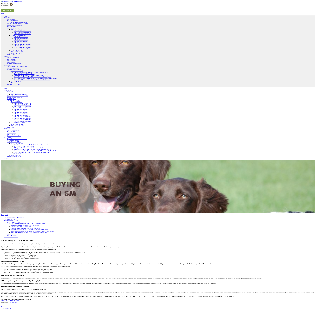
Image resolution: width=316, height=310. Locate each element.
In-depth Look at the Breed (14, 136)
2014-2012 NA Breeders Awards (22, 116)
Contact (6, 158)
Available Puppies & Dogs (14, 142)
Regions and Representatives (14, 97)
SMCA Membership (12, 93)
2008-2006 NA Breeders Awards (22, 119)
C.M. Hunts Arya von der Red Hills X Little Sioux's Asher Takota (31, 145)
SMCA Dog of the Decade (17, 125)
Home (5, 88)
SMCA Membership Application (19, 94)
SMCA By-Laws (11, 99)
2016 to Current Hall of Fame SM (22, 105)
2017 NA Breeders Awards (21, 112)
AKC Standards (11, 133)
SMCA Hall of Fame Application (22, 106)
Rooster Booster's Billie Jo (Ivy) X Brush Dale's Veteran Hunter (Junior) (32, 149)
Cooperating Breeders (13, 140)
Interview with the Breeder (14, 156)
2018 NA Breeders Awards (21, 110)
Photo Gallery (10, 127)
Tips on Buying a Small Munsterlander (17, 139)
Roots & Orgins (11, 131)
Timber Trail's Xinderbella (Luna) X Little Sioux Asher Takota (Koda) (32, 152)
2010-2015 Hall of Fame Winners (22, 103)
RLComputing (13, 302)
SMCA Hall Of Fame (16, 102)
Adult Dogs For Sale (16, 153)
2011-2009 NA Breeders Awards (22, 118)
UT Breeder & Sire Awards (18, 122)
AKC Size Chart (11, 134)
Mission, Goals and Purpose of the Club (17, 96)
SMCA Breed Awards (13, 100)
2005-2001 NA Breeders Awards (22, 121)
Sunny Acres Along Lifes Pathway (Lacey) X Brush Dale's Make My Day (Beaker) (35, 150)
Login (2, 306)
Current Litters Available (17, 143)
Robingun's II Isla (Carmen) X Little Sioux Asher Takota (28, 148)
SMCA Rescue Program (17, 155)
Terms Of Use (4, 300)
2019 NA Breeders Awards (21, 109)
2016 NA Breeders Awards (21, 113)
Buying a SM (7, 137)
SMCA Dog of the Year (17, 124)
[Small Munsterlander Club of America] (11, 1)
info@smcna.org (7, 308)
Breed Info (7, 128)
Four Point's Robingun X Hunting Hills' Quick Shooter (25, 225)
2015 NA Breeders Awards (21, 115)
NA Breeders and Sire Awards (18, 108)
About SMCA (7, 90)
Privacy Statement (14, 300)
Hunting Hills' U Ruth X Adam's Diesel (24, 146)
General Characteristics (13, 130)
